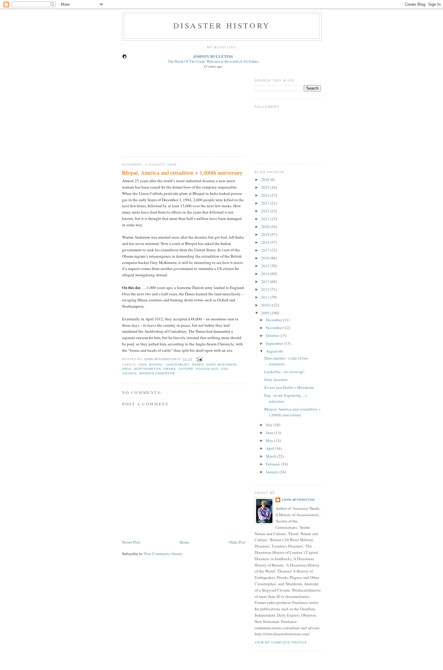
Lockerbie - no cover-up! (284, 371)
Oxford (185, 368)
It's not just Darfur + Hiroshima (289, 387)
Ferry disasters (275, 379)
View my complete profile (281, 642)
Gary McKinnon (221, 364)
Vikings (129, 373)
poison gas (207, 368)
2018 (265, 242)
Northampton (147, 368)
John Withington (298, 499)
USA (224, 368)
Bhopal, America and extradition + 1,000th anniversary (292, 412)
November (275, 327)
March (271, 456)
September (275, 343)
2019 (265, 234)
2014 (265, 273)
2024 (265, 195)
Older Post (237, 542)
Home (184, 542)
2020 (265, 226)
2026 (265, 179)
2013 (265, 281)
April (270, 448)
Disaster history (221, 25)
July (270, 424)
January (272, 472)
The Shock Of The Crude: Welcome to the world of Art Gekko (213, 61)
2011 (265, 297)
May (270, 440)
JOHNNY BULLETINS (213, 56)
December (274, 319)
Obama (169, 368)
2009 (265, 313)
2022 (265, 211)
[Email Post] (199, 359)
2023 (265, 203)
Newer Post (131, 542)
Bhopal (156, 364)
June (270, 432)
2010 (265, 305)
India (127, 368)
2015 (265, 265)
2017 (265, 250)
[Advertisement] (167, 111)
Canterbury (177, 364)
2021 (265, 218)
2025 (265, 187)
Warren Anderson (157, 373)
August (272, 351)
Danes (198, 364)
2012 (265, 289)
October (273, 335)
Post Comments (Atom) (163, 553)
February (273, 464)
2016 (265, 258)
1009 (142, 364)
